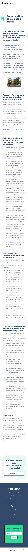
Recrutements (14, 518)
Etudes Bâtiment (14, 515)
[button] (25, 3)
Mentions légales (14, 499)
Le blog (14, 509)
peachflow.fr (15, 549)
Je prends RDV (14, 474)
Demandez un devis (14, 512)
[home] (9, 3)
